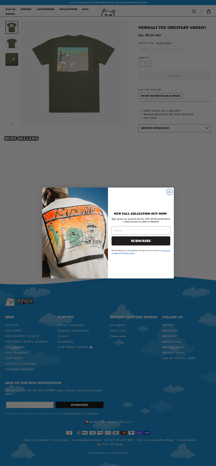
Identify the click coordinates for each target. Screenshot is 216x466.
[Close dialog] (169, 192)
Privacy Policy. (129, 253)
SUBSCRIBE (141, 241)
